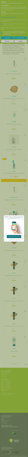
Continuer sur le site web (14, 239)
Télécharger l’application (14, 236)
